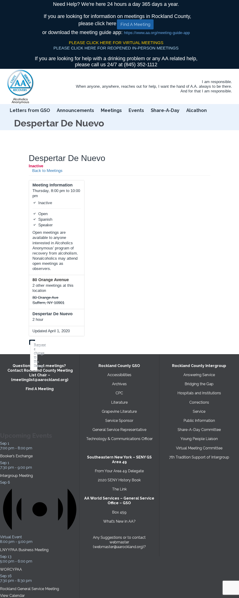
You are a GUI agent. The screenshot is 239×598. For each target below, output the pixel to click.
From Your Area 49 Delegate (119, 471)
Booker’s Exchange (16, 456)
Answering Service (199, 375)
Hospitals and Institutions (199, 393)
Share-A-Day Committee (199, 429)
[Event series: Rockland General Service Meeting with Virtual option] (34, 580)
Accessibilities (119, 375)
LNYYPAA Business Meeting (24, 550)
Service (199, 411)
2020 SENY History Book (119, 480)
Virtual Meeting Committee (199, 448)
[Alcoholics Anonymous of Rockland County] (20, 83)
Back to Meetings (47, 170)
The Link (119, 489)
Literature (119, 402)
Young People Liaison (199, 439)
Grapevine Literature (119, 411)
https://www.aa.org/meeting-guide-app (157, 33)
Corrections (199, 402)
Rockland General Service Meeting (29, 589)
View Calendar (12, 595)
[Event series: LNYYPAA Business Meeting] (35, 541)
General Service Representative (119, 429)
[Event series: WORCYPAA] (34, 561)
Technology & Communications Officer (119, 439)
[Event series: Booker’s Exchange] (34, 448)
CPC (119, 393)
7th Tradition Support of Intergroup (199, 457)
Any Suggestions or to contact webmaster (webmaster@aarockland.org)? (119, 542)
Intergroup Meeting (16, 475)
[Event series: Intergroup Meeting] (34, 467)
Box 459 (119, 512)
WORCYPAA (11, 569)
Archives (119, 384)
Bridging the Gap (199, 384)
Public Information (199, 420)
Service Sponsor (119, 420)
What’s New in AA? (119, 521)
